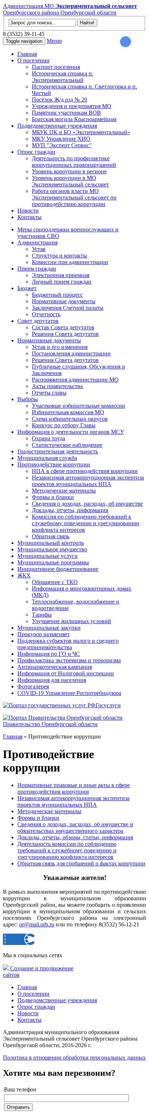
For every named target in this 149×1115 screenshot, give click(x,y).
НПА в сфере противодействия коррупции (85, 471)
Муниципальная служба (47, 458)
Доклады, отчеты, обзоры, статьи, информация (75, 837)
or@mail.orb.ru (36, 924)
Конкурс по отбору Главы (63, 425)
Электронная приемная (60, 275)
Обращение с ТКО (55, 582)
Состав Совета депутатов (63, 327)
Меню (54, 41)
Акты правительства (57, 386)
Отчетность (46, 314)
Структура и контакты (59, 255)
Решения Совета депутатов (65, 334)
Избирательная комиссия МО (68, 412)
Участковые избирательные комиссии (78, 406)
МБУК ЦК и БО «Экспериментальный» (81, 132)
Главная (27, 54)
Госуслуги (108, 705)
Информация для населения (51, 680)
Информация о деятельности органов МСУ (70, 432)
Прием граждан (36, 269)
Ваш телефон (20, 1089)
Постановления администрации (71, 353)
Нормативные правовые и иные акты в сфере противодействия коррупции (73, 788)
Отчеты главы (49, 393)
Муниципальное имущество (52, 549)
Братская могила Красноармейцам (74, 119)
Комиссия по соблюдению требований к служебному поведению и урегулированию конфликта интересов (85, 523)
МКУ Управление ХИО (61, 139)
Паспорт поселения (56, 67)
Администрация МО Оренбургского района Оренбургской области (70, 9)
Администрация (37, 242)
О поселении (33, 60)
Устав (39, 249)
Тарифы (42, 615)
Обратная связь (50, 536)
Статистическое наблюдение (67, 445)
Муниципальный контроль (50, 543)
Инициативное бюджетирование (57, 569)
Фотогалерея (33, 686)
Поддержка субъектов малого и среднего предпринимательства (68, 644)
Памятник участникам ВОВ (66, 113)
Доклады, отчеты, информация (70, 510)
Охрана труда (48, 438)
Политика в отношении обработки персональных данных (74, 1057)
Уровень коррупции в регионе (69, 171)
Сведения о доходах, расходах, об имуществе (87, 504)
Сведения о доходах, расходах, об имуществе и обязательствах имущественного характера (75, 827)
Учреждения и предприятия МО (71, 106)
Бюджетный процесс (57, 295)
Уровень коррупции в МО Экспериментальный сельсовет (70, 181)
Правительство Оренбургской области (50, 724)
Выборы (27, 399)
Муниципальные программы (53, 562)
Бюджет (27, 288)
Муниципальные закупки (49, 628)
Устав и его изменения (60, 347)
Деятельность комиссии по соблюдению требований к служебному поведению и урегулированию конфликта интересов (66, 850)
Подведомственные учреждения (57, 126)
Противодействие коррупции (53, 464)
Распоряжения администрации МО (75, 380)
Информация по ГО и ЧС (48, 654)
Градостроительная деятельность (57, 451)
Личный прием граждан (61, 282)
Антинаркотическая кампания (54, 667)
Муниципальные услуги (47, 556)
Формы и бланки (53, 497)
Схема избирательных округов (70, 419)
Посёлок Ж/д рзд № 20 (59, 99)
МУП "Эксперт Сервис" (62, 145)
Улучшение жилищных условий (71, 621)
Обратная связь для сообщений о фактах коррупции (81, 863)
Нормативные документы (63, 301)
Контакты (29, 217)
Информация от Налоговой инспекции (65, 673)
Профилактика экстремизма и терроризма (69, 660)
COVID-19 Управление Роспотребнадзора (69, 693)
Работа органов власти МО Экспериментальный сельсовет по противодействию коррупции (74, 197)
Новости (28, 210)
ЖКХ (24, 575)
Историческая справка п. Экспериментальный (62, 76)
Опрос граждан (36, 152)
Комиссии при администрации (70, 262)
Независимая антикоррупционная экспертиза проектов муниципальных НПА (88, 480)
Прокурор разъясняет (43, 634)
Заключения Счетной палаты (67, 308)
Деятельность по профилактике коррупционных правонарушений (74, 161)
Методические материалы (64, 490)
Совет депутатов (38, 321)
